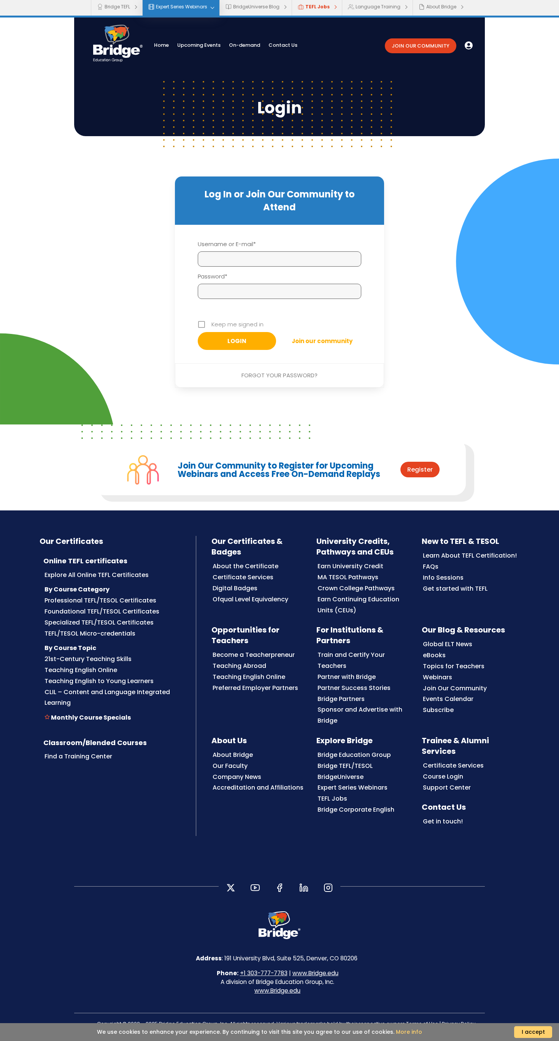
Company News (237, 776)
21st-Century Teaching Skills (88, 659)
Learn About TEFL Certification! (470, 555)
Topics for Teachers (453, 666)
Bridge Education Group (354, 754)
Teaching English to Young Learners (99, 681)
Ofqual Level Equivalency (250, 599)
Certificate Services (243, 577)
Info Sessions (443, 577)
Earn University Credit (350, 566)
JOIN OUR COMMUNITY (420, 45)
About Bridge (441, 6)
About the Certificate (245, 566)
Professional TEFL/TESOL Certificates (100, 600)
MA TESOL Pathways (348, 577)
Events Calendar (448, 699)
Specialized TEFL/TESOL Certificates (99, 622)
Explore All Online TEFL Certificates (96, 575)
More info (409, 1032)
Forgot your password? (279, 375)
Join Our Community (455, 688)
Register (420, 469)
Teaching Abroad (239, 665)
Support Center (447, 787)
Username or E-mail (225, 244)
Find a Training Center (78, 756)
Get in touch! (443, 821)
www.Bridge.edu (315, 973)
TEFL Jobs (317, 6)
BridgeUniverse (341, 776)
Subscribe (438, 710)
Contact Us (282, 45)
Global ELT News (447, 644)
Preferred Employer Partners (255, 687)
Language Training (378, 6)
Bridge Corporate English (356, 809)
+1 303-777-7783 (263, 973)
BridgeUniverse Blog (256, 6)
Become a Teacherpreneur (254, 654)
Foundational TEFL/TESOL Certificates (101, 611)
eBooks (434, 655)
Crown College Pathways (356, 588)
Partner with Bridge (347, 676)
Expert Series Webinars (181, 6)
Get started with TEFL (455, 588)
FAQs (430, 566)
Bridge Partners (341, 699)
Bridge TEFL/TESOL (345, 765)
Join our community (322, 341)
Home (161, 45)
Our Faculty (230, 765)
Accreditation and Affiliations (258, 787)
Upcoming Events (199, 45)
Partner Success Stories (354, 687)
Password (211, 276)
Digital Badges (235, 588)
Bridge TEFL (117, 6)
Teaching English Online (80, 670)
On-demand (244, 45)
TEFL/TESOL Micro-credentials (89, 633)
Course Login (443, 776)
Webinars (437, 677)
